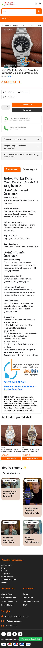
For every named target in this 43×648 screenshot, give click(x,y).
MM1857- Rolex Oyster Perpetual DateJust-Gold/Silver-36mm (31, 450)
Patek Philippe (7, 577)
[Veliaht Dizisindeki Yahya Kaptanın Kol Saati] (32, 527)
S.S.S (25, 605)
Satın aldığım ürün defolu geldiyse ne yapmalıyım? (19, 155)
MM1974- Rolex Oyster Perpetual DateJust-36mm (11, 450)
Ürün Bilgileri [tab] (12, 169)
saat (32, 404)
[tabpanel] (21, 292)
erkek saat (8, 401)
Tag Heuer (5, 574)
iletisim (26, 594)
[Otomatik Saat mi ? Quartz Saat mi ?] (10, 483)
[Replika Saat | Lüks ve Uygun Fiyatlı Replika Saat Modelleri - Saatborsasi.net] (8, 3)
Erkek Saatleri (7, 565)
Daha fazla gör (10, 473)
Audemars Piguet (8, 579)
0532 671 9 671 (15, 382)
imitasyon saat (27, 399)
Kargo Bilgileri (7, 605)
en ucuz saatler (15, 404)
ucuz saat (8, 406)
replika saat (15, 399)
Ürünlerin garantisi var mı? (15, 139)
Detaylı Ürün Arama (31, 601)
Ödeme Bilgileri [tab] (30, 169)
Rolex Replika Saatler (25, 397)
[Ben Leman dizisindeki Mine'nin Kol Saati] (10, 527)
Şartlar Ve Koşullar (9, 601)
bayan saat (18, 401)
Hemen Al (26, 110)
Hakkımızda (28, 598)
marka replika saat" (21, 406)
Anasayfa (5, 26)
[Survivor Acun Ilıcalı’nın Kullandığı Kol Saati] (32, 491)
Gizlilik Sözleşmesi (8, 598)
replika (27, 401)
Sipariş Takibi (6, 594)
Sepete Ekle (26, 105)
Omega (4, 582)
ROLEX (6, 399)
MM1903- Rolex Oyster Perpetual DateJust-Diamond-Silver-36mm (21, 408)
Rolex (31, 26)
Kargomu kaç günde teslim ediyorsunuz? (15, 147)
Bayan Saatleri (18, 26)
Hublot (4, 571)
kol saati (26, 404)
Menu (7, 18)
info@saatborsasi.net (14, 621)
